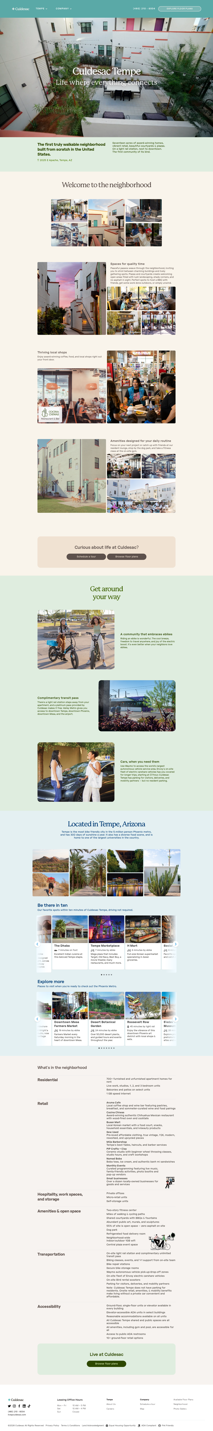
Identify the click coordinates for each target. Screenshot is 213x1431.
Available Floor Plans (183, 1400)
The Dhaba (62, 945)
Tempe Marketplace (105, 945)
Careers (110, 1409)
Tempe (109, 1400)
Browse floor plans (126, 556)
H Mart (132, 945)
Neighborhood (180, 1404)
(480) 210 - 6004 (144, 9)
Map (142, 1409)
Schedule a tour (86, 556)
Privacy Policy (52, 1426)
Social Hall (171, 945)
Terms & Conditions (70, 1426)
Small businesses (116, 1178)
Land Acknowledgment (93, 1426)
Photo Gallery (180, 1409)
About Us (111, 1404)
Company (144, 1400)
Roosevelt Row (138, 1022)
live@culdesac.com (17, 1415)
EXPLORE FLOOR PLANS (180, 9)
